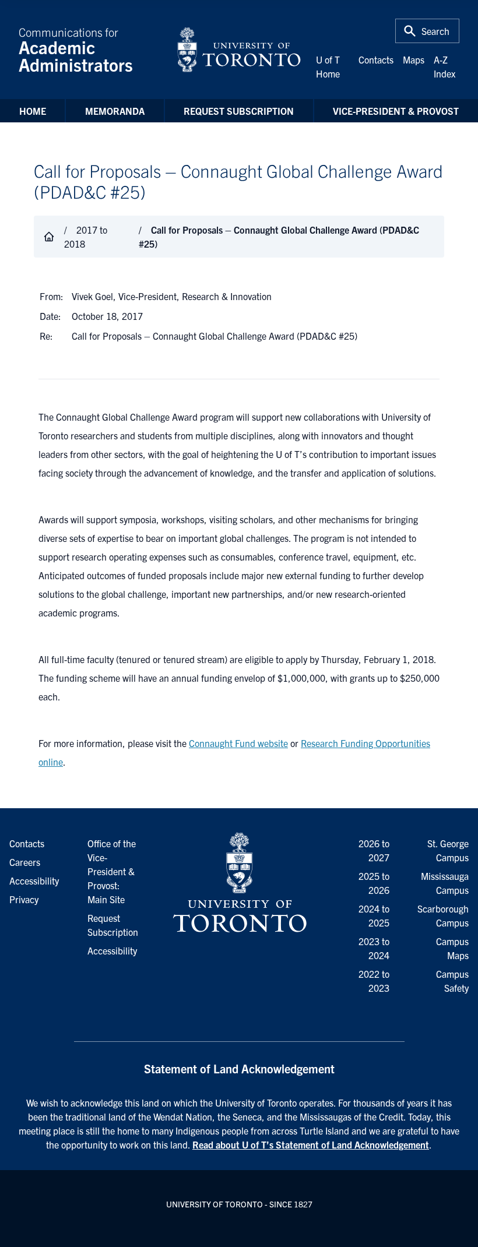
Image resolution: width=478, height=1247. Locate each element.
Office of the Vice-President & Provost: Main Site (111, 871)
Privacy (23, 899)
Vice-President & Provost (396, 111)
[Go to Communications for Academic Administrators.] (49, 236)
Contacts (375, 59)
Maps (413, 59)
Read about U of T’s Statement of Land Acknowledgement (310, 1144)
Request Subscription (239, 111)
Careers (24, 862)
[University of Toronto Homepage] (238, 883)
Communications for (76, 49)
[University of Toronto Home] (239, 49)
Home (32, 111)
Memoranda (115, 111)
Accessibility (112, 950)
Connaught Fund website (238, 743)
